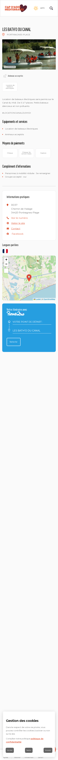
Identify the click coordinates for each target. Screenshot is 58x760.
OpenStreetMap (49, 299)
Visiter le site (18, 223)
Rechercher (14, 342)
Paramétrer (28, 750)
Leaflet (38, 299)
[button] (19, 218)
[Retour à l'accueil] (16, 8)
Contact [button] (15, 228)
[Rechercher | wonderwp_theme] (51, 8)
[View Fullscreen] (6, 270)
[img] (3, 34)
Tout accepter (48, 750)
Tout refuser (9, 750)
